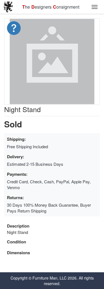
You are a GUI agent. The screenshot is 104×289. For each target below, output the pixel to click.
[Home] (8, 7)
